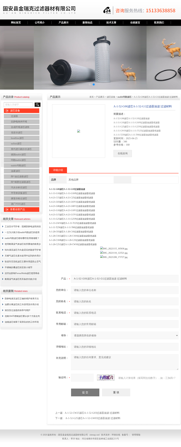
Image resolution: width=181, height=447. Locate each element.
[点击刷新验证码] (106, 378)
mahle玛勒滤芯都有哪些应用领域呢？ (22, 238)
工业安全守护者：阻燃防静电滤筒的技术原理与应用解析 (23, 227)
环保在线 (116, 435)
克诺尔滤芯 (16, 132)
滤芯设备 (15, 110)
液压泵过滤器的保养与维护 (17, 310)
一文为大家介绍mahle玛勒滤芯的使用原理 (22, 233)
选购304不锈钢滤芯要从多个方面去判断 (22, 317)
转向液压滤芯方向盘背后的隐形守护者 (23, 250)
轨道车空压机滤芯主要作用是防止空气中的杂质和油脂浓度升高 (23, 262)
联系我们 (159, 22)
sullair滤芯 (16, 143)
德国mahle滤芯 (18, 154)
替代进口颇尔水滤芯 (21, 149)
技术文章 (111, 22)
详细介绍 (58, 170)
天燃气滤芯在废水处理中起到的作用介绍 (23, 256)
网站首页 (16, 22)
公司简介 (40, 22)
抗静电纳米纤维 (19, 121)
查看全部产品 (17, 209)
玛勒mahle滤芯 (18, 160)
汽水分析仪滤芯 (19, 187)
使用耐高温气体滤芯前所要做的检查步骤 (23, 245)
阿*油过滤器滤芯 (19, 176)
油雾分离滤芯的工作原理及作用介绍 (22, 304)
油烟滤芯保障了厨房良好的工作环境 (22, 322)
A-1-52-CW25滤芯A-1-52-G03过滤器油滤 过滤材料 (92, 413)
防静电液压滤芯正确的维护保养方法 (22, 298)
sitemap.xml (94, 435)
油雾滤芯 (15, 171)
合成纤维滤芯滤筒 (20, 127)
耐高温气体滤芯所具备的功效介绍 (21, 279)
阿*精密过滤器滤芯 (21, 182)
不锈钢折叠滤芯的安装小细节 (18, 267)
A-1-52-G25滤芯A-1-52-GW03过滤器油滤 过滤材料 (92, 418)
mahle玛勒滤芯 (18, 165)
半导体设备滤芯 (19, 193)
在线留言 (135, 22)
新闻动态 (87, 22)
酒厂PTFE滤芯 (18, 204)
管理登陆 (136, 435)
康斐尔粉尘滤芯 (19, 198)
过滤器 (14, 116)
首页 (91, 97)
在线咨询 (123, 153)
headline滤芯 (17, 138)
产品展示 (64, 22)
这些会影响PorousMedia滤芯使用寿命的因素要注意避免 (22, 274)
